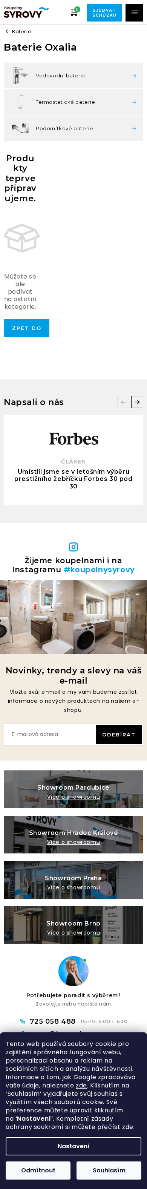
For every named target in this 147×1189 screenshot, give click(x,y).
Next (137, 402)
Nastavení (74, 1146)
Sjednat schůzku (104, 13)
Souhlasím (109, 1170)
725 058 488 (54, 1021)
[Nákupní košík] (74, 12)
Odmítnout (38, 1170)
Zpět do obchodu (26, 331)
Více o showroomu (73, 797)
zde (81, 1085)
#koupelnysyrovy (99, 569)
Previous (123, 402)
